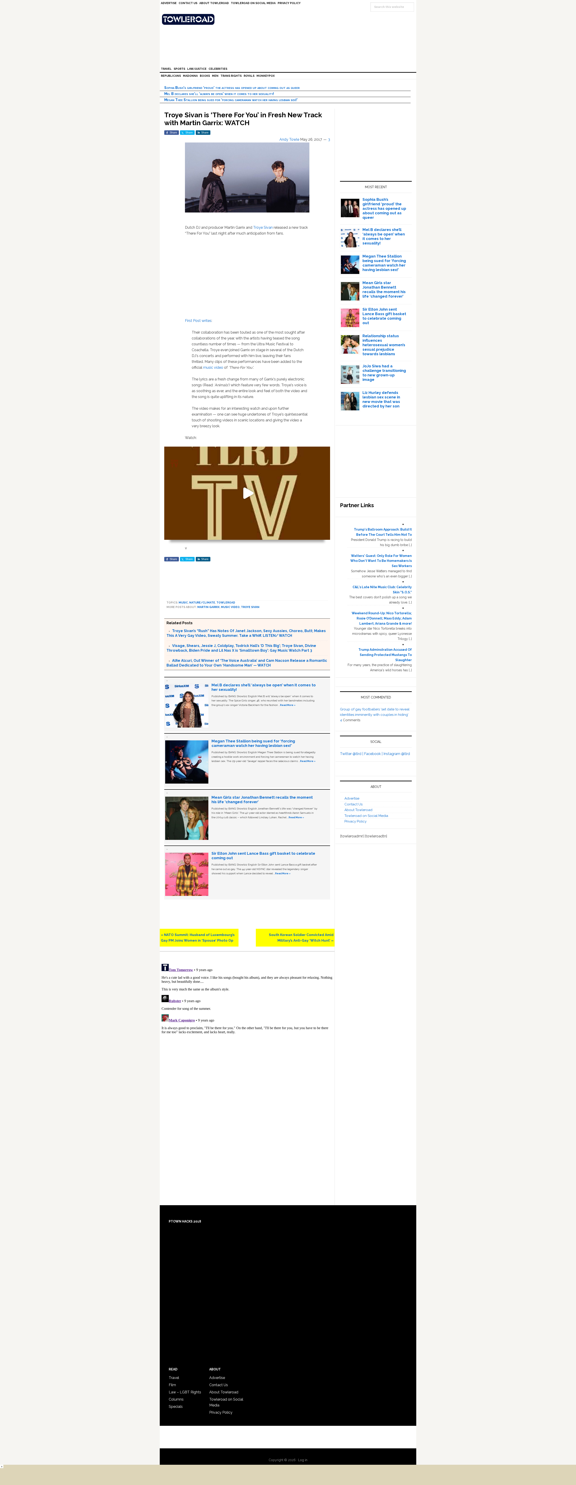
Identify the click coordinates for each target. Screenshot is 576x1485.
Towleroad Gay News (289, 19)
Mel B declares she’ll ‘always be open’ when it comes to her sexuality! (219, 94)
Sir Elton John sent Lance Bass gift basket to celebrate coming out (384, 316)
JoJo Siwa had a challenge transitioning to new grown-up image (384, 373)
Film (172, 1385)
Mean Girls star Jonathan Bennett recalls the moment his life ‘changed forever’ (384, 289)
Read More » (287, 705)
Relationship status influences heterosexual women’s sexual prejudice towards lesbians (383, 345)
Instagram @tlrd (396, 754)
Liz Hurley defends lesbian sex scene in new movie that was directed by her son (381, 399)
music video (213, 367)
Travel (174, 1378)
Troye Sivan (263, 227)
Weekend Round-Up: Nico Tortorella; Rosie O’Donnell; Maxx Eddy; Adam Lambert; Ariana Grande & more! (382, 618)
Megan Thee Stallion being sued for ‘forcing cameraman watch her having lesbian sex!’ (231, 100)
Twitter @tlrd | (352, 754)
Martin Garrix (208, 607)
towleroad (225, 602)
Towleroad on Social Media (366, 816)
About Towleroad (358, 810)
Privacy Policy (355, 821)
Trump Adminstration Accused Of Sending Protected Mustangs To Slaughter (385, 655)
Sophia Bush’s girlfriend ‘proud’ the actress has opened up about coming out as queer (232, 88)
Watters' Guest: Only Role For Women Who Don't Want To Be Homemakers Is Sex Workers (381, 561)
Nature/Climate (202, 602)
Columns (176, 1399)
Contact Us (353, 804)
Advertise (351, 798)
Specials (176, 1406)
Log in (302, 1460)
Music (183, 602)
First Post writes (198, 321)
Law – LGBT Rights (185, 1392)
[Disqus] (247, 1018)
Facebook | (373, 754)
